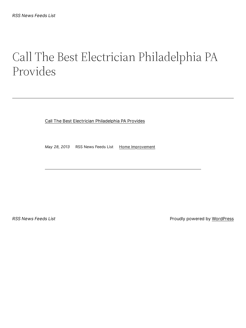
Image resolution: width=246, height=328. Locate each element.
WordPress (223, 218)
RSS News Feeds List (33, 15)
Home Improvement (137, 146)
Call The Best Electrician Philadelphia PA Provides (95, 120)
